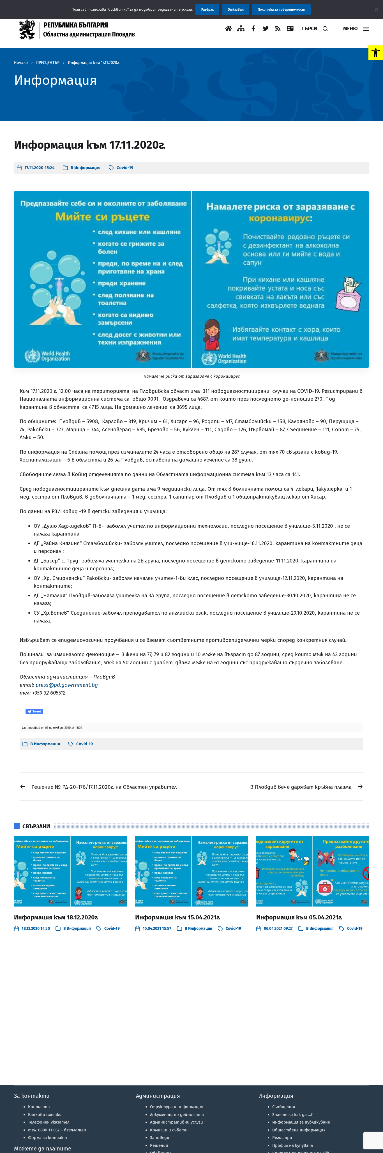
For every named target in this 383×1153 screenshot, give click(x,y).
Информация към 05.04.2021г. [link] (299, 917)
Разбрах (207, 9)
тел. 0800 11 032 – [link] (57, 1130)
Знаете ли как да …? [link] (292, 1114)
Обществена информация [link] (299, 1130)
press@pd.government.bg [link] (67, 685)
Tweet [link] (36, 711)
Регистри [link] (282, 1137)
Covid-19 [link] (125, 167)
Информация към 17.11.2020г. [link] (93, 63)
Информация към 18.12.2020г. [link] (56, 917)
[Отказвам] (376, 9)
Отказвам (236, 9)
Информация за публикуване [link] (301, 1122)
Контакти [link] (39, 1106)
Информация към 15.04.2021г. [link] (177, 917)
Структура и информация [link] (176, 1106)
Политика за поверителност (281, 9)
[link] (375, 52)
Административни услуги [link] (176, 1122)
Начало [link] (21, 63)
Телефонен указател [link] (48, 1122)
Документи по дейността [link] (177, 1114)
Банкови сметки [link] (45, 1114)
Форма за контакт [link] (47, 1137)
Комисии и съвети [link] (169, 1130)
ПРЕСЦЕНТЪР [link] (47, 63)
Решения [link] (159, 1145)
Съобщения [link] (283, 1106)
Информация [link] (87, 167)
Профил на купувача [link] (292, 1145)
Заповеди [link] (159, 1137)
